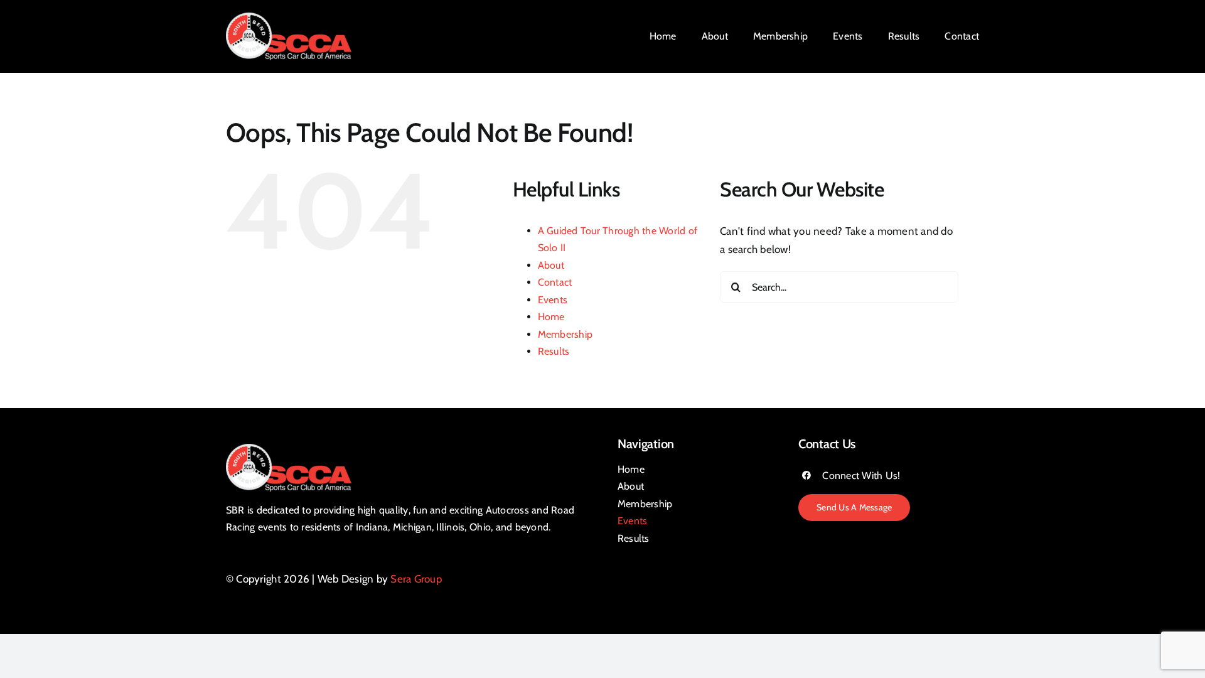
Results (554, 351)
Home (551, 317)
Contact (555, 282)
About (551, 265)
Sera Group (416, 579)
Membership (565, 334)
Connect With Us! (861, 476)
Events (553, 300)
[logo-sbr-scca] (288, 17)
